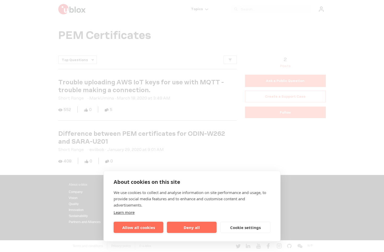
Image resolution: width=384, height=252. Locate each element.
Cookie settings (245, 227)
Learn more (124, 212)
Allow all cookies (138, 227)
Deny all (192, 227)
